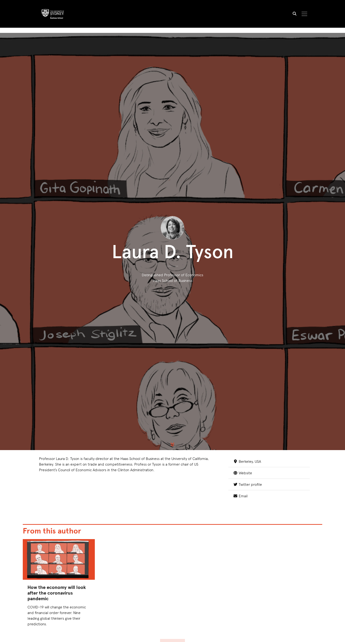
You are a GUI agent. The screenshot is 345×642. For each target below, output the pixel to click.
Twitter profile (250, 484)
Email (243, 495)
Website (245, 472)
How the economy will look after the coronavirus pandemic (56, 593)
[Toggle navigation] (304, 13)
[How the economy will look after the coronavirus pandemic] (59, 559)
